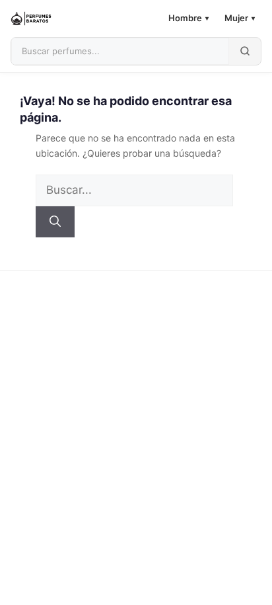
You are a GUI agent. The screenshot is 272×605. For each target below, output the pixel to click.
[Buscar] (55, 222)
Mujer (239, 18)
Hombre (188, 18)
